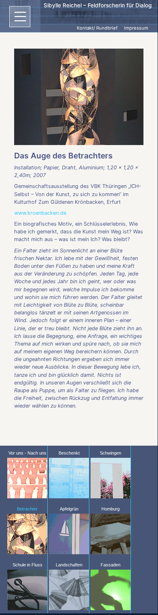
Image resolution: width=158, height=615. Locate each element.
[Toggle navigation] (19, 16)
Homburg (110, 508)
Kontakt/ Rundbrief (97, 28)
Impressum (136, 28)
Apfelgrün (69, 508)
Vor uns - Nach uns (27, 453)
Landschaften (69, 564)
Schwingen (110, 453)
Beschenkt (69, 453)
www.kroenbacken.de (40, 213)
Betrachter (27, 508)
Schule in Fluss (27, 564)
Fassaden (110, 564)
